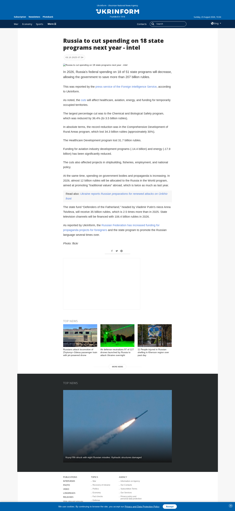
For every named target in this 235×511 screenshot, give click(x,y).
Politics (96, 489)
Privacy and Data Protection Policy (142, 506)
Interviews (69, 481)
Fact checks (98, 496)
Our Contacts (126, 485)
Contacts (142, 24)
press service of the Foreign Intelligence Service (126, 86)
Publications (70, 477)
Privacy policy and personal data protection (131, 497)
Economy (27, 24)
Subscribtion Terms (129, 489)
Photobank (48, 16)
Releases (68, 497)
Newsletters (34, 16)
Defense (96, 500)
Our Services (126, 493)
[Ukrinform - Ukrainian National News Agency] (117, 11)
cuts (83, 100)
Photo (66, 485)
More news (117, 367)
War (16, 24)
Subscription (20, 16)
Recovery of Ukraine (101, 485)
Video (66, 489)
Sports (39, 24)
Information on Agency (130, 481)
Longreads (69, 493)
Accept (170, 506)
